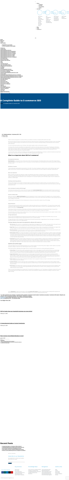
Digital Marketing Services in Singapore (8, 56)
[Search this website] (4, 339)
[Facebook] (2, 472)
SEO (20, 134)
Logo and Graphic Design (5, 64)
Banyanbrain (13, 291)
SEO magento (19, 296)
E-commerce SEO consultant (22, 294)
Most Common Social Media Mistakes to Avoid (11, 335)
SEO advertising (20, 207)
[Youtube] (12, 472)
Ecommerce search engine (33, 294)
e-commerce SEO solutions (33, 291)
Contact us (39, 29)
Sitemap (2, 84)
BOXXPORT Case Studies (7, 44)
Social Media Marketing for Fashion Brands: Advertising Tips (13, 447)
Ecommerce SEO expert (54, 294)
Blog (38, 27)
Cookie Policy (3, 49)
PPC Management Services (5, 69)
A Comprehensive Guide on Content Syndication (12, 323)
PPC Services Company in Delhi (6, 70)
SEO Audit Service (4, 79)
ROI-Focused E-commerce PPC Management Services (11, 448)
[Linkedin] (7, 472)
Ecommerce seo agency (44, 294)
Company (41, 4)
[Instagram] (9, 472)
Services (38, 9)
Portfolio (40, 5)
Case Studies (41, 6)
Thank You (2, 89)
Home (1, 62)
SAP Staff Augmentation (5, 78)
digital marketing (7, 134)
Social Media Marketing (5, 87)
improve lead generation (37, 190)
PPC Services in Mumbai (5, 71)
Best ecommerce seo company (9, 294)
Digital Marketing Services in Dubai (7, 54)
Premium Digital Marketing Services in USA (9, 72)
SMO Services (3, 86)
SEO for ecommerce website (10, 296)
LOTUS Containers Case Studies (8, 46)
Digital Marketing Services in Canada (8, 53)
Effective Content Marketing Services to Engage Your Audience (13, 450)
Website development (4, 91)
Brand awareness (11, 160)
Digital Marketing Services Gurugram (8, 52)
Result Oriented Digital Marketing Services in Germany (11, 75)
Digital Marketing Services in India (7, 55)
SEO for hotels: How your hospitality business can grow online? (16, 311)
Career (40, 7)
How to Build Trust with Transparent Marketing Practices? (13, 449)
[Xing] (5, 472)
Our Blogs (2, 67)
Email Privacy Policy (4, 59)
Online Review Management (6, 65)
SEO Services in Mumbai (5, 83)
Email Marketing (3, 58)
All (2, 134)
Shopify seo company (27, 296)
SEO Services (3, 80)
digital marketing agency (21, 196)
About (38, 3)
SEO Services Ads (3, 81)
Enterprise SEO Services (5, 60)
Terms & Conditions (4, 88)
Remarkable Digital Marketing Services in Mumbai (10, 74)
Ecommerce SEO (15, 134)
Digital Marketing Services (5, 50)
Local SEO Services (4, 63)
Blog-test (2, 40)
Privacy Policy (3, 73)
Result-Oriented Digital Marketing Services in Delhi (10, 77)
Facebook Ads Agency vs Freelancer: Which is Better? (12, 446)
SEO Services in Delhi (4, 82)
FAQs (38, 28)
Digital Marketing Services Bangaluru (8, 51)
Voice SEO (2, 90)
